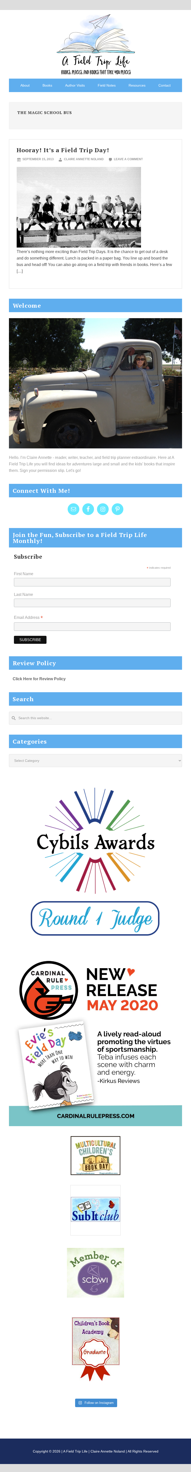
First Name (23, 574)
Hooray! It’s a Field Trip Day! (63, 150)
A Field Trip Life (95, 43)
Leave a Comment (128, 159)
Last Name (23, 594)
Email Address (28, 618)
